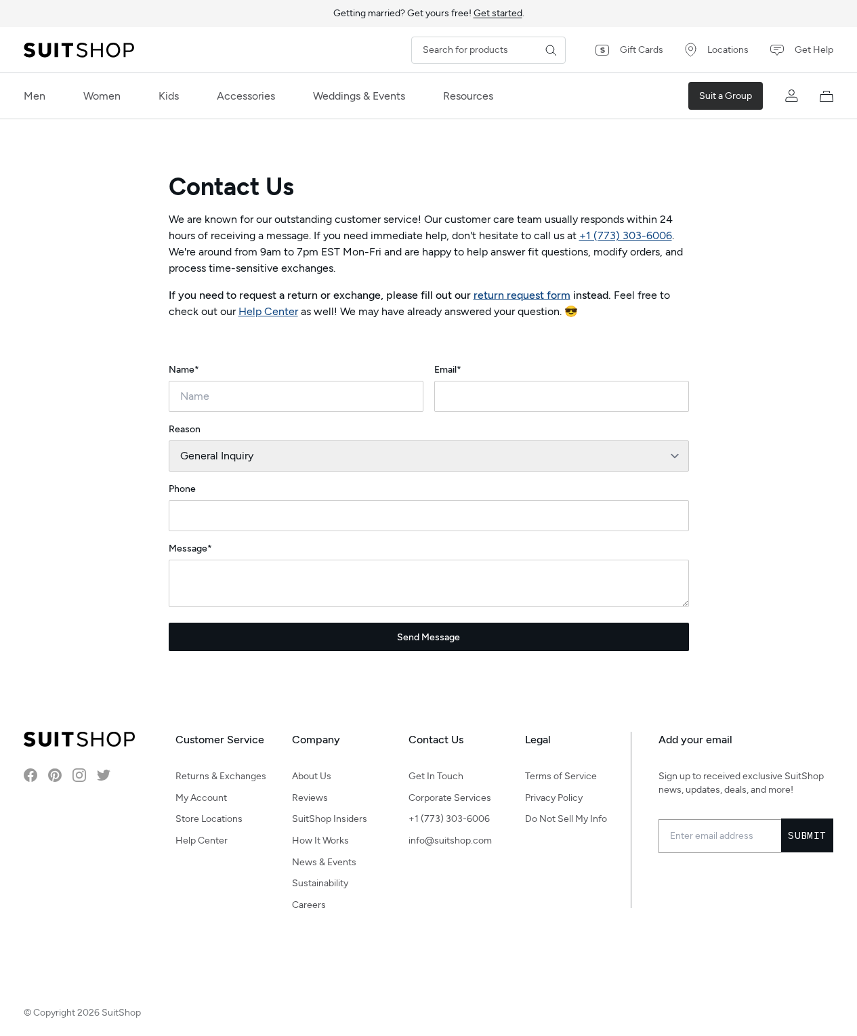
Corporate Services (450, 798)
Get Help (814, 50)
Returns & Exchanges (220, 776)
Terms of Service (561, 776)
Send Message (428, 637)
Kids (169, 95)
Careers (309, 905)
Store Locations (209, 819)
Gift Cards (641, 50)
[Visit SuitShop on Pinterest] (55, 775)
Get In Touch (436, 776)
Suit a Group (725, 96)
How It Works (320, 840)
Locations (728, 50)
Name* (184, 369)
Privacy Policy (554, 798)
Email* (447, 369)
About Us (311, 776)
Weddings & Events (359, 95)
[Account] (791, 96)
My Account (201, 798)
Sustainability (320, 883)
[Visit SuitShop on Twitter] (103, 775)
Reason (185, 429)
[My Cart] (826, 96)
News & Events (324, 862)
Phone (182, 489)
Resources (468, 95)
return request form (522, 295)
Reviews (310, 798)
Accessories (246, 95)
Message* (190, 548)
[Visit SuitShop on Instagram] (79, 775)
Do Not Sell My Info (566, 819)
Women (102, 95)
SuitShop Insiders (329, 819)
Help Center (268, 311)
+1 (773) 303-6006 (625, 235)
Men (34, 95)
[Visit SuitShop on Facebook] (30, 775)
